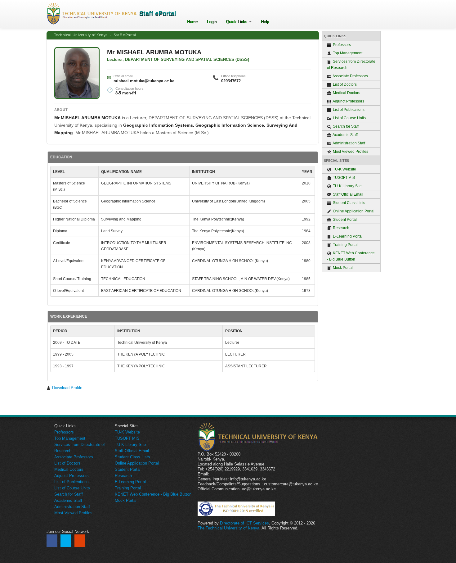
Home (192, 21)
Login (212, 21)
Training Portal (345, 245)
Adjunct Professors (348, 101)
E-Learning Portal (347, 236)
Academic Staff (345, 135)
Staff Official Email (347, 194)
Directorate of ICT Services (244, 523)
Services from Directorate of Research (351, 64)
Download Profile (66, 387)
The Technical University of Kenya (228, 528)
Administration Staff (348, 143)
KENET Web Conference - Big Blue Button (351, 256)
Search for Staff (345, 126)
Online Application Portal (353, 211)
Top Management (347, 53)
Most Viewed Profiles (350, 151)
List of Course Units (349, 118)
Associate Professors (350, 76)
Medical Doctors (346, 93)
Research (340, 228)
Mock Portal (342, 268)
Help (265, 21)
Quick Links (237, 21)
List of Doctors (344, 84)
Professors (341, 45)
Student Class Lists (348, 203)
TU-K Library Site (347, 186)
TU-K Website (344, 169)
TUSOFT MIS (343, 177)
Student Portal (344, 219)
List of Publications (348, 109)
